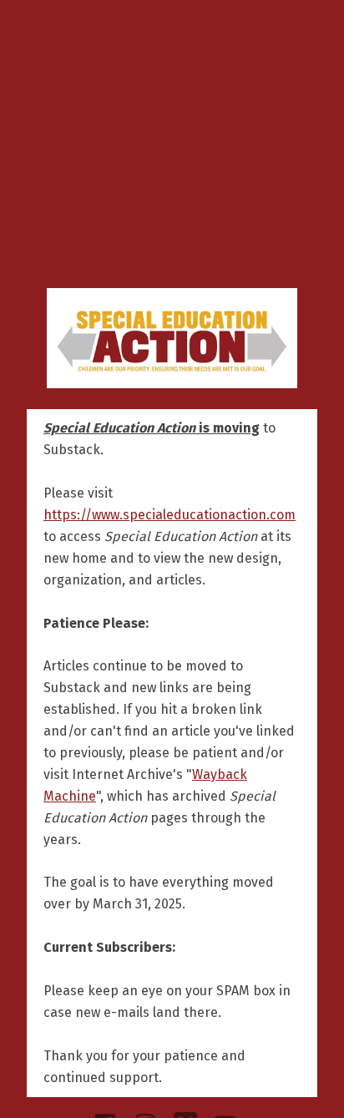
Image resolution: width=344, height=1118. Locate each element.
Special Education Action (172, 338)
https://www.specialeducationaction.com (169, 515)
